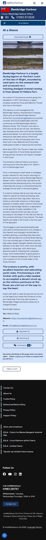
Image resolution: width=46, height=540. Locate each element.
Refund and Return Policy (14, 404)
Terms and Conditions (12, 427)
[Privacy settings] (4, 535)
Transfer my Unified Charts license (18, 451)
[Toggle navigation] (41, 3)
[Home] (13, 3)
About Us (7, 393)
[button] (33, 3)
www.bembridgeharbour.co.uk (25, 118)
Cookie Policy (9, 399)
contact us (19, 356)
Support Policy (9, 415)
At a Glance (24, 23)
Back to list (13, 369)
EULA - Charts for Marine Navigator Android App (22, 433)
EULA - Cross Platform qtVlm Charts (19, 440)
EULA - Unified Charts (13, 446)
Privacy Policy (9, 410)
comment (36, 356)
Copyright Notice (34, 527)
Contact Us (8, 388)
